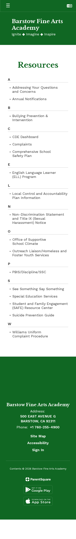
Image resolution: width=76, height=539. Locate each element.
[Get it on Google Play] (38, 489)
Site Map (38, 436)
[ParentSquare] (38, 479)
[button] (69, 6)
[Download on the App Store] (38, 501)
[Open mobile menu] (8, 6)
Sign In (38, 450)
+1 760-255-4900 (44, 427)
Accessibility (38, 443)
